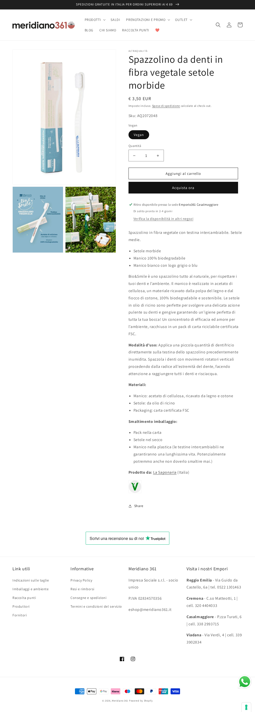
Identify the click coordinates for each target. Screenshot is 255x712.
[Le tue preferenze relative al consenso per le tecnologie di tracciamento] (246, 707)
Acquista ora (183, 187)
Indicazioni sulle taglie (30, 580)
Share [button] (138, 506)
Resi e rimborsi (82, 589)
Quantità (134, 146)
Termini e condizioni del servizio (96, 606)
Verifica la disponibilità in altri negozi (163, 218)
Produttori (21, 606)
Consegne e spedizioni (88, 597)
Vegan (139, 134)
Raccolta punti (24, 597)
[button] (95, 19)
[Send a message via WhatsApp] (245, 682)
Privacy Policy (81, 580)
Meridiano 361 (120, 700)
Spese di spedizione (166, 106)
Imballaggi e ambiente (30, 589)
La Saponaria (165, 472)
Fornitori (19, 615)
